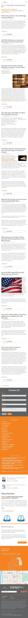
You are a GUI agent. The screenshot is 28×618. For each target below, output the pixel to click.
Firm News (4, 431)
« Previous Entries (5, 385)
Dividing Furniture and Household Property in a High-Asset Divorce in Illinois (13, 468)
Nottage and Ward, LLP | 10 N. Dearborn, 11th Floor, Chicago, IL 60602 (14, 577)
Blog (11, 596)
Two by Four (9, 614)
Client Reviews (9, 511)
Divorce (4, 428)
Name (3, 393)
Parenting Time (6, 441)
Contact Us (14, 390)
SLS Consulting (13, 615)
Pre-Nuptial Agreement (8, 446)
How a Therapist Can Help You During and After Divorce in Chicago (12, 463)
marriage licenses (17, 51)
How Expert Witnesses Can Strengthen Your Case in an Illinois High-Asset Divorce (13, 461)
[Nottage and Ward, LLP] (5, 2)
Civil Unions (5, 426)
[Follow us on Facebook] (23, 591)
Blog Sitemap (19, 615)
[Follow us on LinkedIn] (26, 591)
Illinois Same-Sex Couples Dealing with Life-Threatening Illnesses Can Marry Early (13, 239)
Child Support (5, 425)
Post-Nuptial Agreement (8, 444)
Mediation (4, 438)
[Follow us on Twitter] (21, 591)
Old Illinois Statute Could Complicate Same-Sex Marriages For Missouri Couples (13, 150)
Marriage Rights (9, 34)
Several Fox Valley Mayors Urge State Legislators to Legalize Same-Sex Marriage (13, 316)
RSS (4, 597)
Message (4, 406)
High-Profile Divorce (7, 433)
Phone (3, 402)
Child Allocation (6, 423)
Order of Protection (7, 439)
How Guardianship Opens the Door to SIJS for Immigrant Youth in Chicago (13, 458)
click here (15, 481)
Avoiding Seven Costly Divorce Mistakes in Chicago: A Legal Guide (12, 465)
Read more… (5, 31)
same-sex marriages (6, 99)
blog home (3, 5)
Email (3, 398)
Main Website (4, 596)
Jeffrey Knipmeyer (6, 43)
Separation (5, 449)
